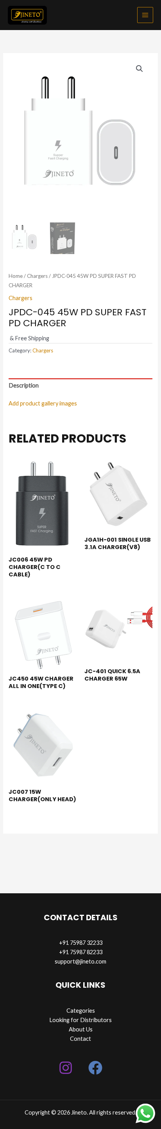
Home (16, 276)
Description (24, 385)
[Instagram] (65, 1067)
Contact (80, 1038)
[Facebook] (95, 1067)
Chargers (37, 276)
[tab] (80, 385)
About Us (81, 1029)
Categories (80, 1010)
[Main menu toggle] (145, 15)
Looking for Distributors (80, 1020)
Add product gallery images (43, 403)
